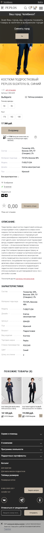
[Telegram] (6, 195)
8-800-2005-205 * (8, 488)
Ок (22, 36)
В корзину (13, 130)
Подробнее (7, 529)
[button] (3, 45)
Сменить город (22, 28)
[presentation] (3, 398)
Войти (40, 2)
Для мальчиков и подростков (13, 471)
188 (19, 117)
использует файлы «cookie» (16, 524)
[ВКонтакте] (2, 195)
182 (11, 117)
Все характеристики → (10, 177)
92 (4, 106)
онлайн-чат (5, 492)
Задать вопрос (33, 490)
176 (4, 117)
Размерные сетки (8, 480)
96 (12, 106)
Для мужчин (6, 468)
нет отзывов (11, 90)
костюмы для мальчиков (25, 279)
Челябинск (7, 2)
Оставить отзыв (30, 206)
